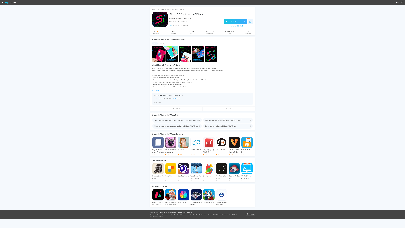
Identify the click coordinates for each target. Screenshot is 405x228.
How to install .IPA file (234, 26)
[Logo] (10, 2)
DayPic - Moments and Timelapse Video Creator (157, 151)
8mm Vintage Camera (157, 177)
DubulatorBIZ (220, 150)
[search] (402, 2)
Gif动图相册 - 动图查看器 (208, 151)
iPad (155, 43)
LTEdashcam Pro (195, 151)
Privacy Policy (181, 212)
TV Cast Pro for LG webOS (246, 177)
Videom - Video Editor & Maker (234, 151)
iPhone (162, 43)
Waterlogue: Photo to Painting (196, 177)
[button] (2, 2)
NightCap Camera (183, 177)
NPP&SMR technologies (196, 203)
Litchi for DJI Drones (234, 177)
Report (230, 109)
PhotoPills (168, 176)
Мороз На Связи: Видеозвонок (170, 203)
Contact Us (189, 212)
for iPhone (232, 21)
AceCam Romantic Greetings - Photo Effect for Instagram (170, 151)
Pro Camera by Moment (221, 177)
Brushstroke (207, 176)
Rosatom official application (221, 203)
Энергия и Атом (208, 202)
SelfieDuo (181, 150)
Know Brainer (182, 202)
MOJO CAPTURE (246, 151)
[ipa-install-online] (397, 2)
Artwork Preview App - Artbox (157, 203)
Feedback (177, 109)
